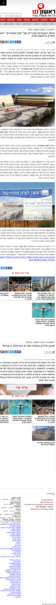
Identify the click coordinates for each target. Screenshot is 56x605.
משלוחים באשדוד (15, 566)
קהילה (27, 20)
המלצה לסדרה (15, 531)
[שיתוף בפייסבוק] (17, 43)
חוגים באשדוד (16, 584)
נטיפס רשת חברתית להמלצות (10, 524)
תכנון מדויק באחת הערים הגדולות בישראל (37, 359)
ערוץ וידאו (5, 523)
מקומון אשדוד (16, 550)
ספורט (11, 508)
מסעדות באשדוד (15, 568)
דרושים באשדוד (15, 583)
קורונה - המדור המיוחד (11, 519)
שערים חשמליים (15, 526)
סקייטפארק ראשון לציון (15, 50)
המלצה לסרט (16, 529)
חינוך (19, 511)
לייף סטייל (16, 516)
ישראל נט (17, 552)
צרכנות (36, 24)
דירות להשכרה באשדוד (13, 571)
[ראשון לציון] (39, 17)
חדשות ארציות (9, 504)
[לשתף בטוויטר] (10, 43)
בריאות (10, 518)
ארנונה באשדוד (15, 586)
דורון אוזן (26, 50)
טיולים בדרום (16, 537)
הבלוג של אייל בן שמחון (12, 514)
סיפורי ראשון (8, 24)
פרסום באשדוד (15, 592)
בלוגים (44, 24)
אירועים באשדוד (15, 581)
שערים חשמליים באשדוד (12, 589)
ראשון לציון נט (16, 523)
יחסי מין (18, 544)
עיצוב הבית (17, 539)
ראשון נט (50, 29)
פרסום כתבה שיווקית (13, 596)
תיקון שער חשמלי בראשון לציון (10, 549)
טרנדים (18, 518)
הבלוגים (17, 513)
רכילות (18, 508)
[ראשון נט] (50, 493)
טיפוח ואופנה (16, 541)
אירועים (4, 508)
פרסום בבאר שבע (15, 576)
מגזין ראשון (39, 29)
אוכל (19, 20)
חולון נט (18, 597)
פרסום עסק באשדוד (14, 573)
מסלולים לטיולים (15, 536)
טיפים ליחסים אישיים (13, 532)
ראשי (52, 20)
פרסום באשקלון (15, 574)
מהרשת (11, 20)
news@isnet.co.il (46, 502)
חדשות (44, 20)
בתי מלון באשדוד (15, 560)
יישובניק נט (17, 562)
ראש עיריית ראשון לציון (37, 50)
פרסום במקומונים (15, 563)
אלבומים (17, 506)
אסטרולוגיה (27, 24)
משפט (18, 504)
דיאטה (18, 542)
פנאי (51, 24)
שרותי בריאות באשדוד (13, 579)
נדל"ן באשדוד (16, 553)
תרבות (35, 20)
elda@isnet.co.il (36, 509)
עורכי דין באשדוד (15, 587)
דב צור (48, 50)
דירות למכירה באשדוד (13, 570)
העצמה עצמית (15, 534)
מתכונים (18, 545)
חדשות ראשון (15, 503)
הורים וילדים (16, 547)
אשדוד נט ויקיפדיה (14, 594)
